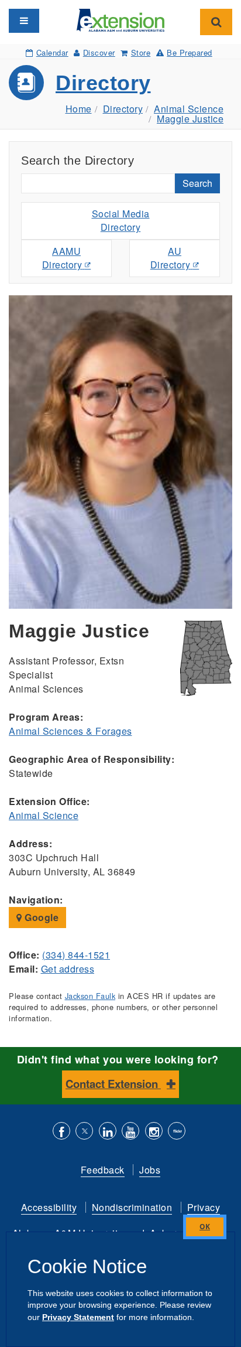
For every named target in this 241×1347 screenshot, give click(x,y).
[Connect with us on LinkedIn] (107, 1132)
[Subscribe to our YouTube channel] (130, 1132)
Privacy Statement (78, 1317)
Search (197, 183)
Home (79, 108)
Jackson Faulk (90, 995)
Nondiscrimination (132, 1207)
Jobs (149, 1170)
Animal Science (188, 108)
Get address (68, 969)
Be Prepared (189, 52)
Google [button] (40, 917)
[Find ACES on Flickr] (176, 1132)
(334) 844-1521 (76, 954)
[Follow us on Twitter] (84, 1132)
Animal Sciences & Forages (70, 731)
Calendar (52, 52)
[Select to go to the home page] (120, 19)
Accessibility (49, 1207)
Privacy (204, 1207)
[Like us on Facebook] (61, 1132)
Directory (103, 83)
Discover (99, 52)
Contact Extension (113, 1084)
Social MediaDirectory (121, 220)
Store (140, 52)
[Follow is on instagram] (154, 1132)
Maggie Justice (190, 118)
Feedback (103, 1170)
